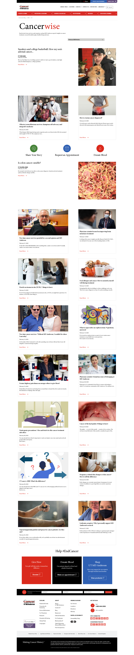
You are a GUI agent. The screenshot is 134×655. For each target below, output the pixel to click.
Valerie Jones (24, 167)
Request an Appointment (98, 1)
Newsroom (58, 613)
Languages (101, 7)
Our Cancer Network (92, 633)
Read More (21, 64)
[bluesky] (104, 618)
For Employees (59, 618)
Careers (78, 7)
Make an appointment (66, 575)
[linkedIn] (102, 618)
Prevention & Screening (40, 13)
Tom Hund (23, 56)
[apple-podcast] (91, 624)
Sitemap (73, 611)
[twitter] (94, 618)
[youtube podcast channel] (96, 624)
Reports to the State (57, 633)
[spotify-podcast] (94, 624)
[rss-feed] (104, 624)
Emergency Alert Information (69, 633)
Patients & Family (22, 13)
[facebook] (91, 618)
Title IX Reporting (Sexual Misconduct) (60, 624)
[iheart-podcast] (102, 624)
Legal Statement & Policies (45, 633)
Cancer (39, 27)
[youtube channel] (96, 618)
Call (101, 605)
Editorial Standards (60, 615)
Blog (56, 610)
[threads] (107, 618)
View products (97, 578)
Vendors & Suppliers (102, 633)
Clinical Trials (64, 7)
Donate (36, 575)
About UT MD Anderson (59, 604)
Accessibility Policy (75, 618)
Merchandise (58, 621)
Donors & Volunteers (59, 13)
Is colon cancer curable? (29, 163)
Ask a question (99, 610)
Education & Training (105, 13)
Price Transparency (59, 627)
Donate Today (111, 1)
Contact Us (86, 7)
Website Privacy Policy (32, 633)
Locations (73, 606)
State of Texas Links (81, 633)
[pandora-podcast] (99, 624)
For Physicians (76, 13)
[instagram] (99, 618)
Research (90, 13)
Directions (73, 609)
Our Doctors (93, 7)
